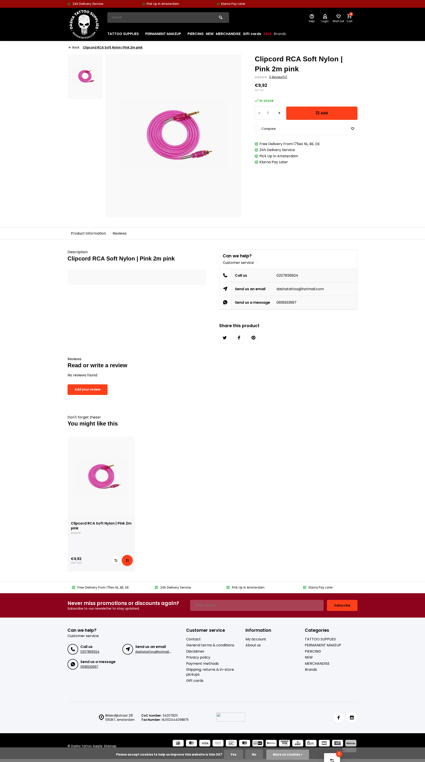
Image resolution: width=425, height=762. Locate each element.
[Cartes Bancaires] (324, 744)
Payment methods (202, 663)
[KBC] (297, 744)
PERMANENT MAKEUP (163, 33)
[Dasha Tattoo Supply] (84, 24)
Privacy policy (198, 657)
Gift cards (252, 33)
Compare (268, 129)
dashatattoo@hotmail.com (300, 289)
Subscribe (342, 605)
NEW (210, 33)
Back (75, 47)
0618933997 (286, 302)
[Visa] (204, 744)
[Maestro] (244, 744)
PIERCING (195, 33)
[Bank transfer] (218, 744)
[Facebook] (338, 717)
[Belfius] (271, 744)
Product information (88, 233)
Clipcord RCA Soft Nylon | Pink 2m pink (113, 47)
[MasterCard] (191, 744)
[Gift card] (337, 744)
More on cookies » (287, 754)
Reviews (120, 233)
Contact (193, 639)
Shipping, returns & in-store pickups (210, 672)
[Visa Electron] (284, 744)
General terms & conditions (210, 645)
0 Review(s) (278, 77)
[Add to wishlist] (352, 129)
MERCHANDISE (228, 33)
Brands (280, 33)
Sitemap (110, 746)
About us (253, 645)
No (254, 754)
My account (255, 639)
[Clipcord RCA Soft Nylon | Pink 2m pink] (101, 477)
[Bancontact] (231, 744)
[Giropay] (257, 744)
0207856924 (287, 275)
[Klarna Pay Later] (350, 744)
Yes (233, 754)
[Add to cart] (127, 560)
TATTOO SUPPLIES (123, 33)
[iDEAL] (178, 744)
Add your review (87, 389)
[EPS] (311, 744)
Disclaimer (195, 651)
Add (324, 113)
